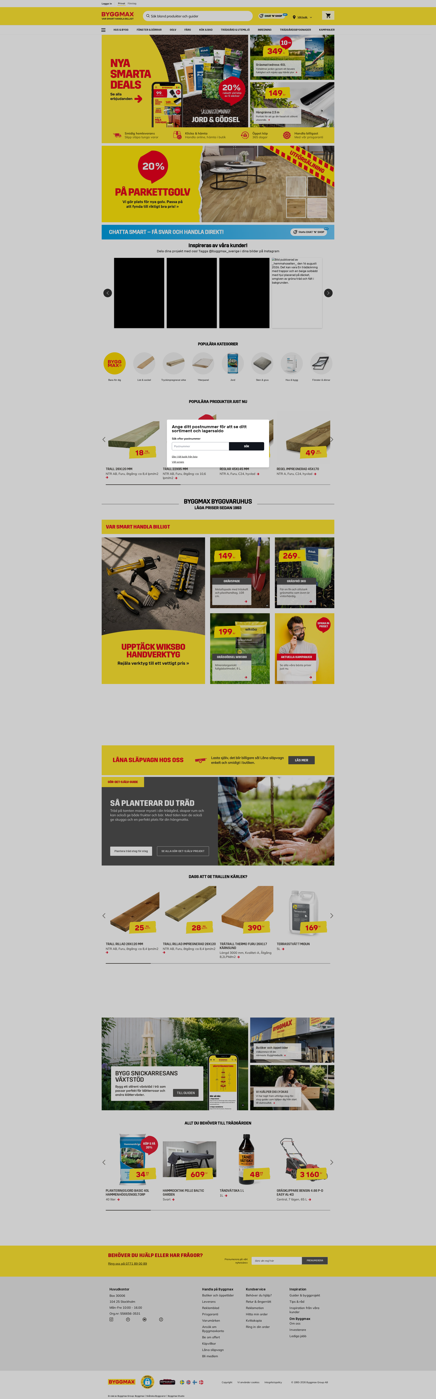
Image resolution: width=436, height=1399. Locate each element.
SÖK (246, 446)
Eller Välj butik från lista (184, 456)
